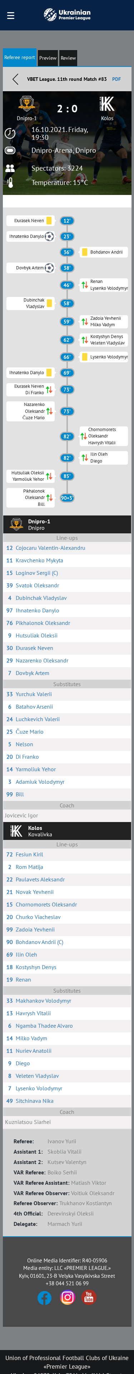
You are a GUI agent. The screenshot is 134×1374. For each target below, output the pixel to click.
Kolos (107, 118)
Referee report (19, 57)
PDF (116, 79)
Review (68, 58)
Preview (47, 58)
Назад (15, 79)
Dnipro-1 (27, 118)
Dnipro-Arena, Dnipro (63, 150)
